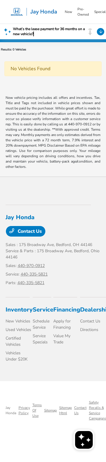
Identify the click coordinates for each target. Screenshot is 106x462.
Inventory (19, 310)
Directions (89, 329)
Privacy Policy (24, 410)
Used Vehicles (18, 329)
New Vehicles (18, 321)
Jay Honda (11, 410)
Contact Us (29, 231)
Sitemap (50, 410)
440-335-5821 (34, 274)
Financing (66, 310)
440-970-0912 (31, 265)
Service (43, 310)
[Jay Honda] (35, 12)
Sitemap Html (65, 410)
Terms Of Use (37, 410)
